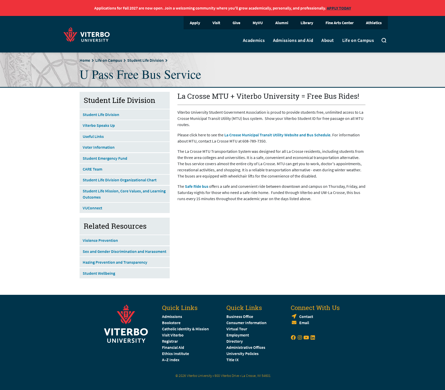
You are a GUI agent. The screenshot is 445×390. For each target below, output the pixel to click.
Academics (254, 40)
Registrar (170, 341)
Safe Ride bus (197, 186)
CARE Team (92, 169)
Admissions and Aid (293, 40)
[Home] (88, 34)
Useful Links (93, 136)
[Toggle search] (384, 40)
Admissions (172, 316)
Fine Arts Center (340, 22)
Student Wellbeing (99, 273)
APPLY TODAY (339, 8)
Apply (195, 22)
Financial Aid (173, 347)
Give (236, 22)
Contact (306, 316)
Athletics (374, 22)
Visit (216, 22)
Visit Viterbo (173, 335)
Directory (235, 341)
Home (85, 60)
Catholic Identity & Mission (185, 328)
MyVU (258, 22)
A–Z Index (170, 359)
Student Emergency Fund (105, 158)
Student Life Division (145, 60)
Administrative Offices (245, 347)
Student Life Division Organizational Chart (120, 179)
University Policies (242, 353)
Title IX (232, 359)
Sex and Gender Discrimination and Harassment (124, 251)
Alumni (281, 22)
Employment (237, 335)
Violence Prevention (100, 240)
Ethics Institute (175, 353)
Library (307, 22)
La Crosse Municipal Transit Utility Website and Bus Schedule (277, 134)
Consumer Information (246, 322)
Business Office (239, 316)
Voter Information (99, 147)
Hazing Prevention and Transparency (115, 262)
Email (304, 322)
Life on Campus (358, 40)
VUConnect (92, 207)
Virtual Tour (236, 328)
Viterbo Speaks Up (99, 125)
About (327, 40)
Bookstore (171, 322)
